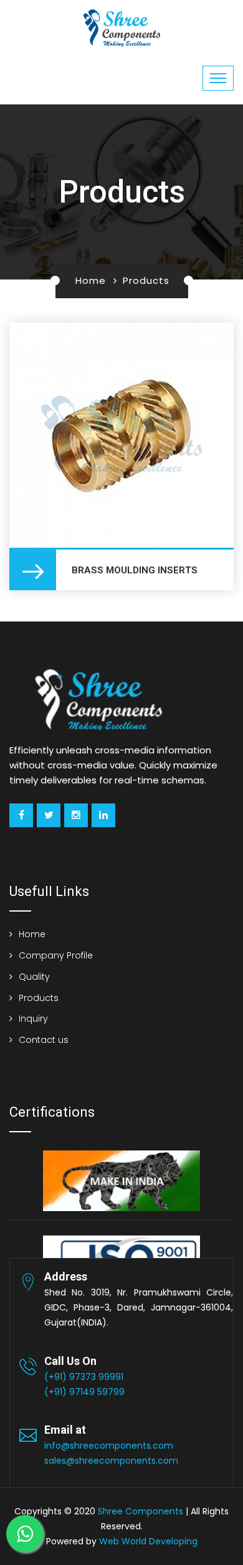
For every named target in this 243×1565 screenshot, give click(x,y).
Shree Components (140, 1511)
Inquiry (33, 1018)
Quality (34, 976)
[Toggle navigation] (218, 78)
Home (90, 280)
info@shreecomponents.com (108, 1445)
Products (39, 998)
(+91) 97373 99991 (83, 1377)
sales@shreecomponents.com (111, 1460)
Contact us (44, 1040)
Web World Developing (148, 1541)
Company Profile (56, 955)
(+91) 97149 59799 (84, 1392)
